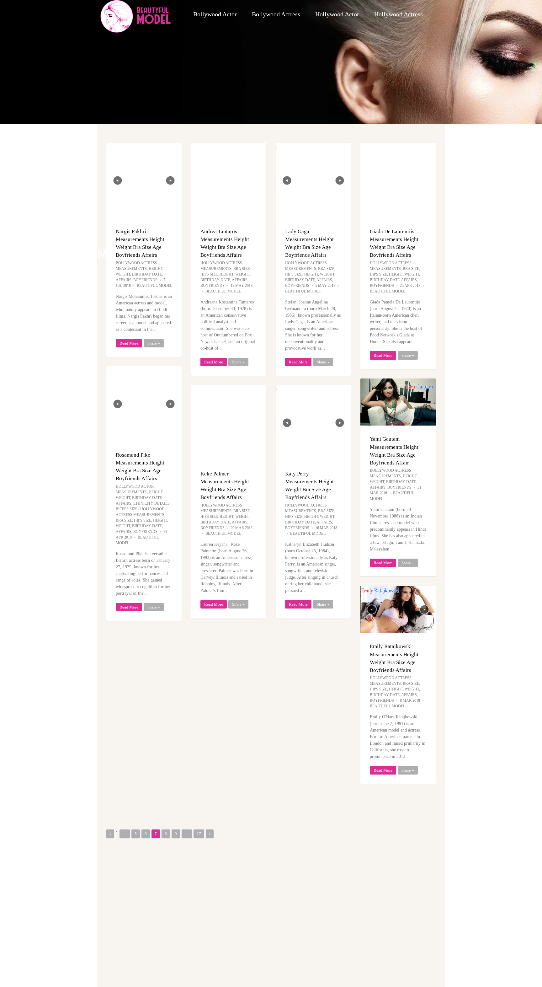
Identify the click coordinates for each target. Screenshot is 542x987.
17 (199, 833)
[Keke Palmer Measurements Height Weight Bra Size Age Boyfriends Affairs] (228, 422)
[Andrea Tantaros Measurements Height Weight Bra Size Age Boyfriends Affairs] (228, 180)
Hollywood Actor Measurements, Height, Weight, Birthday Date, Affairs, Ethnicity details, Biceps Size (143, 497)
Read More (129, 343)
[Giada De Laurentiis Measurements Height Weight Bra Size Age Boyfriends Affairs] (398, 180)
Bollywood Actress (276, 14)
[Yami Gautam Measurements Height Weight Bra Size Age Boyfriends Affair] (398, 402)
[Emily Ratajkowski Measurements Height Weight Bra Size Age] (398, 609)
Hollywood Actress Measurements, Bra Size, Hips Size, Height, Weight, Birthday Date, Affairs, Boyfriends (225, 274)
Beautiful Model (154, 285)
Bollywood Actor (215, 14)
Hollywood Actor (337, 14)
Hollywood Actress (398, 14)
